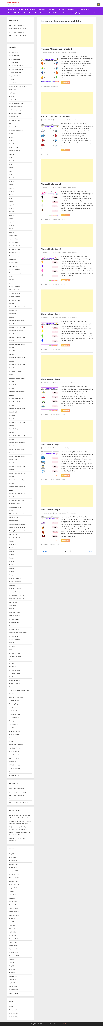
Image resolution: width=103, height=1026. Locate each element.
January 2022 (13, 942)
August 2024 (13, 867)
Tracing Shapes (14, 717)
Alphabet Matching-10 (51, 249)
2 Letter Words (13, 62)
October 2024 (13, 864)
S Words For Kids (14, 653)
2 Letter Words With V (16, 76)
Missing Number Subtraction (18, 531)
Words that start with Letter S (18, 28)
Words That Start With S (16, 25)
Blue (10, 123)
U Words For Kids (14, 731)
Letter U (11, 463)
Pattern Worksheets (15, 612)
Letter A (11, 303)
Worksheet (12, 761)
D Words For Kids (14, 246)
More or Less (13, 534)
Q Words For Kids (14, 639)
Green (11, 283)
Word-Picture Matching (16, 755)
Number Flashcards (15, 578)
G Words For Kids (14, 269)
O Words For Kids (14, 592)
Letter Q (11, 432)
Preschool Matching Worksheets (55, 116)
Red (10, 649)
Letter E (11, 341)
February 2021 (13, 976)
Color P (11, 198)
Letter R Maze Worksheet (17, 442)
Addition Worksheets (15, 100)
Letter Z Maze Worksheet (17, 500)
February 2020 (13, 990)
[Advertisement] (67, 35)
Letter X (11, 483)
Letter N (11, 405)
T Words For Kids (14, 700)
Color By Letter (14, 147)
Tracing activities (14, 714)
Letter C (11, 324)
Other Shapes (13, 605)
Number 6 (12, 565)
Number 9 (12, 575)
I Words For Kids (14, 290)
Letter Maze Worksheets (16, 402)
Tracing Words (13, 721)
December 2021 (14, 945)
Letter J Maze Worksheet (17, 378)
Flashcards (27, 13)
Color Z (11, 232)
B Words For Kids (14, 120)
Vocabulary (71, 9)
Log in (11, 1006)
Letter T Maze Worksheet (17, 456)
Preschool (10, 9)
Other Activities (39, 13)
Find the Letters (14, 256)
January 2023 (13, 908)
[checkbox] (98, 4)
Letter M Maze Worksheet (17, 398)
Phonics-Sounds (23, 9)
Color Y (11, 229)
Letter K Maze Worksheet (17, 385)
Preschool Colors (14, 629)
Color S (11, 208)
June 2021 (12, 962)
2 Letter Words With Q (16, 69)
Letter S (11, 446)
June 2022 (12, 925)
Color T (11, 212)
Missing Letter (13, 517)
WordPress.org (13, 1017)
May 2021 (12, 966)
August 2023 (13, 888)
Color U (11, 215)
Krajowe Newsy (14, 827)
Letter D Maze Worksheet (17, 337)
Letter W (11, 476)
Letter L (11, 388)
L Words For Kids (14, 300)
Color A (11, 140)
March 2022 (13, 935)
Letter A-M (12, 313)
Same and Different (15, 656)
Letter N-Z (12, 415)
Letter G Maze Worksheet (17, 358)
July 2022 (12, 922)
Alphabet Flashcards (15, 106)
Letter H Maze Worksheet (17, 364)
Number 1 (12, 541)
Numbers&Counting (15, 588)
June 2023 (12, 895)
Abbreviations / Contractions (18, 86)
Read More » (66, 83)
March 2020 (13, 986)
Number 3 (12, 554)
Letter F (11, 347)
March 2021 (12, 973)
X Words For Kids (14, 765)
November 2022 (14, 915)
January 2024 (13, 871)
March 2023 (13, 901)
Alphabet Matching (60, 219)
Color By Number (14, 150)
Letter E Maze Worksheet (17, 344)
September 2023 (14, 884)
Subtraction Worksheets (16, 697)
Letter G (11, 354)
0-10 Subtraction (14, 55)
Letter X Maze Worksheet (17, 486)
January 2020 (13, 993)
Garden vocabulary (15, 273)
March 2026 (13, 861)
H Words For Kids (14, 286)
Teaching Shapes (14, 704)
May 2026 (12, 854)
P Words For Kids (14, 609)
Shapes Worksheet (15, 673)
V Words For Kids (14, 734)
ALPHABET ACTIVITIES (56, 9)
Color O (11, 195)
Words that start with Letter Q (18, 39)
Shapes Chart (13, 666)
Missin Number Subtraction (17, 514)
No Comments (72, 52)
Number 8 (12, 571)
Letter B (11, 317)
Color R (11, 205)
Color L (11, 184)
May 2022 (12, 928)
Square (11, 687)
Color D (11, 157)
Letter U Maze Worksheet (17, 466)
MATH (11, 510)
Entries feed (13, 1010)
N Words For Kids (14, 537)
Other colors (13, 602)
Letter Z (11, 497)
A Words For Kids (14, 83)
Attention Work (13, 117)
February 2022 (13, 939)
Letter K (11, 381)
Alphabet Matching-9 (50, 314)
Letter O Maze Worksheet (17, 422)
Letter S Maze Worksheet (17, 449)
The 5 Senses (13, 707)
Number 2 (12, 551)
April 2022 (12, 932)
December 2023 (14, 874)
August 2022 (13, 918)
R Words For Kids (14, 643)
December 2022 (14, 911)
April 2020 (12, 983)
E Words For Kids (14, 249)
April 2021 (12, 969)
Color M (11, 188)
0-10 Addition (13, 52)
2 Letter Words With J (16, 66)
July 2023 (12, 891)
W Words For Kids (14, 751)
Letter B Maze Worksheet (17, 320)
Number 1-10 (13, 544)
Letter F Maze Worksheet (17, 351)
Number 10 (12, 548)
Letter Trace (13, 459)
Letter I (11, 368)
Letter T (11, 453)
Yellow (11, 772)
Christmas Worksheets (15, 13)
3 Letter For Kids (14, 79)
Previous (44, 551)
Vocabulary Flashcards (16, 744)
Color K (11, 181)
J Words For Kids (14, 293)
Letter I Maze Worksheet (16, 371)
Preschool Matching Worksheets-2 (56, 49)
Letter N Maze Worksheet (17, 408)
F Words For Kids (14, 252)
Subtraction (12, 694)
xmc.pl (11, 832)
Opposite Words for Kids (16, 595)
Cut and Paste (13, 242)
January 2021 (13, 979)
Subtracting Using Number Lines (19, 690)
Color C (11, 154)
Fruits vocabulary (14, 263)
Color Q (11, 201)
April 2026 (12, 857)
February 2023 (13, 905)
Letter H (11, 361)
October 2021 (13, 952)
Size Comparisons (14, 677)
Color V (11, 218)
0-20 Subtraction (14, 59)
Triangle (11, 727)
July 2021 (12, 959)
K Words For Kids (14, 296)
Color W (11, 222)
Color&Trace (13, 235)
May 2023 (12, 898)
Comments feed (14, 1013)
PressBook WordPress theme (64, 1024)
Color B (11, 144)
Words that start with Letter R (18, 35)
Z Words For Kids (14, 775)
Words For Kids (53, 13)
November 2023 (14, 878)
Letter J (11, 375)
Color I (11, 174)
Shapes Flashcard (14, 670)
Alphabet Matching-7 (50, 444)
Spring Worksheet (14, 680)
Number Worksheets (15, 582)
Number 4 (12, 558)
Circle (11, 133)
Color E (11, 161)
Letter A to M (13, 310)
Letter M (11, 395)
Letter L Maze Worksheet (17, 391)
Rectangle (12, 646)
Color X (11, 225)
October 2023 (13, 881)
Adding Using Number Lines (17, 93)
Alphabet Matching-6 (50, 509)
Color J (11, 178)
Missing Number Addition (17, 524)
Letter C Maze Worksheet (17, 327)
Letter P (11, 425)
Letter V (11, 470)
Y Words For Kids (14, 768)
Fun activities (13, 266)
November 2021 (14, 949)
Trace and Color (14, 711)
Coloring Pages (84, 9)
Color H (11, 171)
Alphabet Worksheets (15, 113)
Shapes (65, 13)
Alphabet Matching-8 (50, 379)
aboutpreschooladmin (60, 52)
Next (90, 551)
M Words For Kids (14, 503)
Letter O (11, 419)
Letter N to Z (13, 412)
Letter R (11, 439)
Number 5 (12, 561)
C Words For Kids (14, 127)
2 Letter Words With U (16, 72)
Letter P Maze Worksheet (17, 429)
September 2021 (14, 956)
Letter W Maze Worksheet (17, 480)
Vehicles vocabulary (15, 738)
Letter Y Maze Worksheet (17, 493)
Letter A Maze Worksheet (17, 307)
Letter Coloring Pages (16, 330)
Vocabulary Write (14, 748)
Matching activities (48, 86)
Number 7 (12, 568)
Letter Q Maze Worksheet (17, 436)
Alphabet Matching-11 (51, 184)
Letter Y (11, 490)
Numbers (42, 9)
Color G (11, 167)
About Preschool (13, 3)
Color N (11, 191)
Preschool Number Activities (18, 632)
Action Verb (12, 89)
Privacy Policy (76, 13)
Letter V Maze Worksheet (17, 473)
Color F (11, 164)
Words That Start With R (16, 32)
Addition (11, 96)
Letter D (11, 334)
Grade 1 (32, 9)
